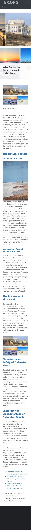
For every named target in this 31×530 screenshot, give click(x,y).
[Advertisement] (15, 29)
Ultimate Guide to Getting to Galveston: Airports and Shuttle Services (16, 478)
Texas (23, 242)
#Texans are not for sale (14, 483)
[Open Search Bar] (28, 2)
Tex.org (10, 2)
